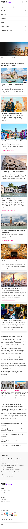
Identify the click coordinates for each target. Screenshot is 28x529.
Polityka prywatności (6, 501)
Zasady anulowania (5, 506)
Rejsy (2, 22)
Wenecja (2, 57)
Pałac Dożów (19, 458)
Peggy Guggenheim (5, 463)
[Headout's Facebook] (9, 519)
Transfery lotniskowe (6, 469)
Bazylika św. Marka (15, 461)
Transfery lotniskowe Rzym (7, 476)
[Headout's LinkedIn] (2, 519)
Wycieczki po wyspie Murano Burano (9, 471)
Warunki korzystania (5, 504)
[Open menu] (26, 1)
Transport (3, 18)
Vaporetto (3, 465)
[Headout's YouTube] (6, 519)
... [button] (6, 57)
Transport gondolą (5, 461)
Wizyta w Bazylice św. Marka (8, 299)
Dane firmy (3, 499)
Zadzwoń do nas (6, 490)
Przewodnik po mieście (6, 30)
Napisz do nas (5, 492)
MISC (9, 57)
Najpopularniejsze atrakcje (7, 7)
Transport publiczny (11, 467)
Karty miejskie (15, 469)
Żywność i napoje (5, 26)
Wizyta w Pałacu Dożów (7, 240)
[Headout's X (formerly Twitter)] (11, 519)
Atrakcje (3, 10)
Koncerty (21, 465)
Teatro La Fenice (15, 463)
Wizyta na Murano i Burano (8, 150)
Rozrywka (14, 465)
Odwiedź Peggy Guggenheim (8, 210)
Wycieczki (3, 14)
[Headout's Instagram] (4, 519)
